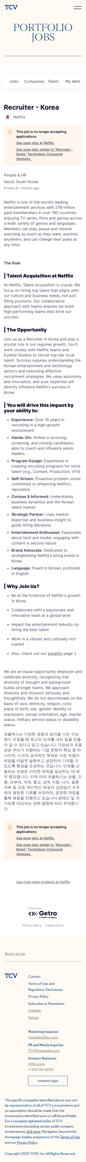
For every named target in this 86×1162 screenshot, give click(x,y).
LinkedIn (34, 1011)
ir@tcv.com (36, 1064)
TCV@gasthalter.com (44, 1051)
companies (34, 81)
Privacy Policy (38, 997)
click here (33, 1132)
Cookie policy (54, 925)
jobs (14, 81)
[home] (23, 7)
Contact (34, 977)
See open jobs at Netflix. (35, 143)
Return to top (15, 954)
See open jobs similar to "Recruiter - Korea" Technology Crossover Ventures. (44, 154)
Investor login (48, 1081)
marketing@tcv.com (43, 1038)
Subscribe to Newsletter (46, 1004)
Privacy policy (32, 925)
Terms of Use (70, 1137)
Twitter (33, 1018)
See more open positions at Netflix (43, 882)
